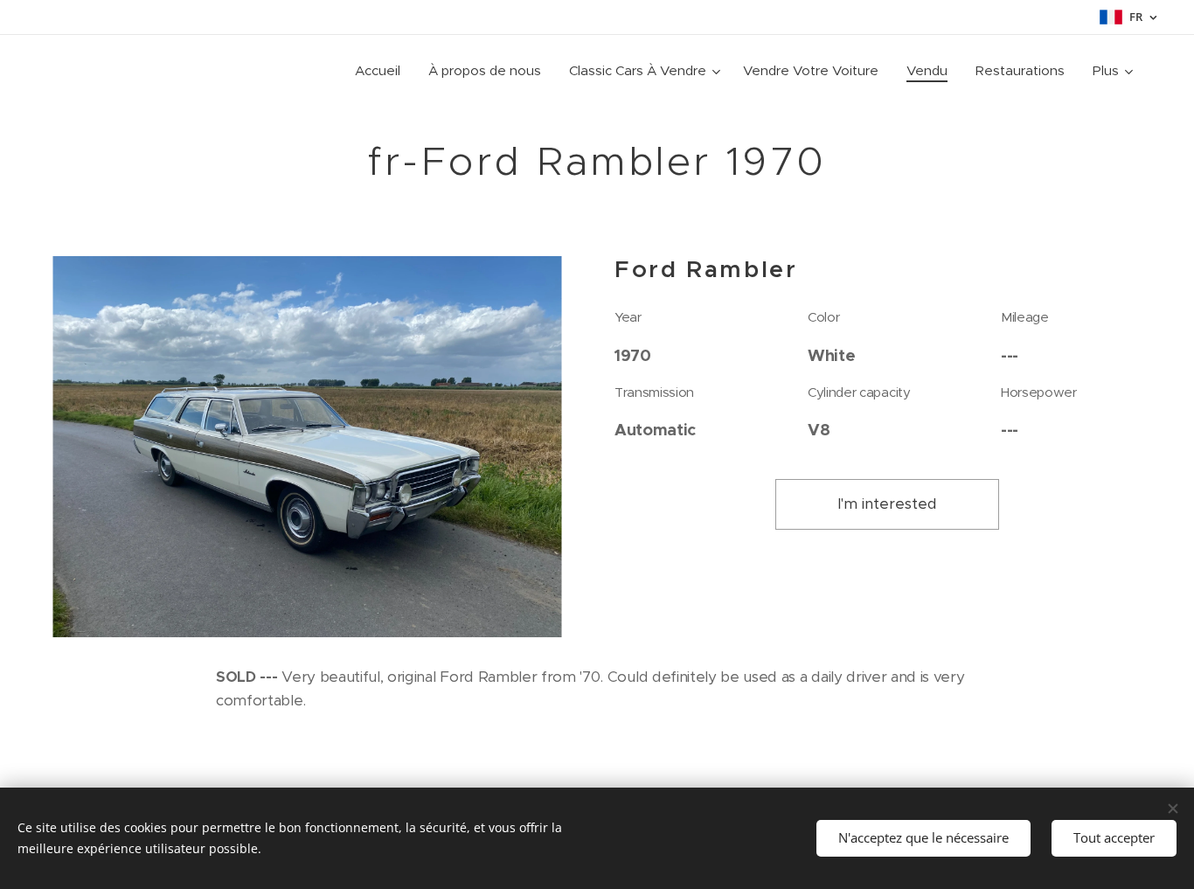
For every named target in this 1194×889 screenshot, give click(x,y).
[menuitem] (382, 71)
